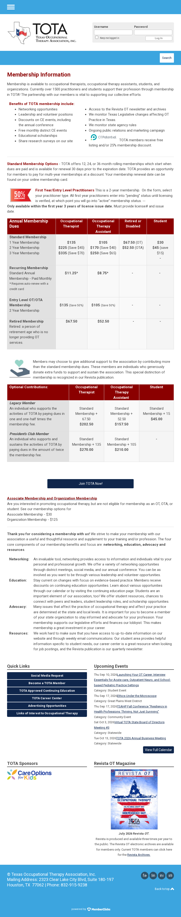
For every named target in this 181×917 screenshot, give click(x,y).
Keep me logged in (109, 38)
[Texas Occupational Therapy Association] (44, 32)
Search (167, 58)
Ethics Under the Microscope (136, 696)
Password (141, 26)
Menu (11, 7)
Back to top (162, 889)
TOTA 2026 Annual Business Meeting (141, 738)
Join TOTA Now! (91, 483)
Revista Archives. (138, 854)
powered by (79, 909)
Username (101, 26)
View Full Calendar (158, 750)
